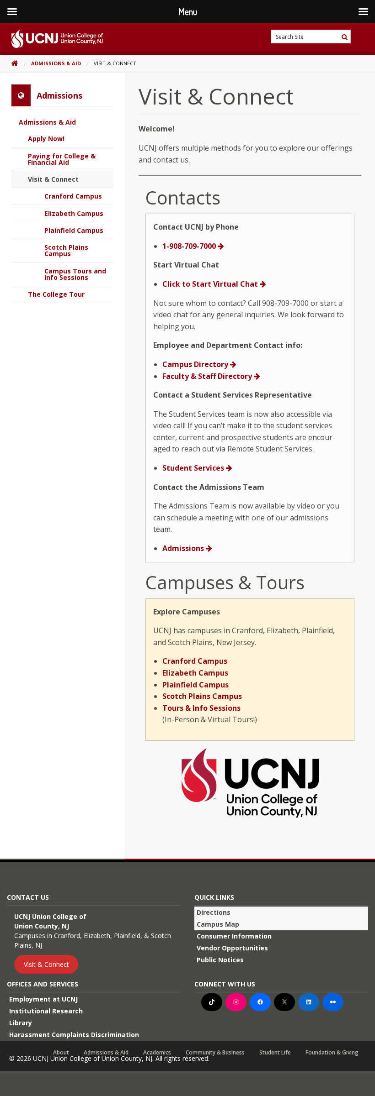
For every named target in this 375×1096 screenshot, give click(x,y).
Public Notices (220, 959)
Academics (157, 1052)
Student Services (194, 468)
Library (20, 1022)
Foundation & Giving (332, 1052)
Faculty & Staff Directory (208, 376)
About (61, 1052)
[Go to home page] (51, 39)
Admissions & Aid (56, 63)
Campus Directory (196, 364)
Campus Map (218, 924)
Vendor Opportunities (232, 948)
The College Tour (56, 294)
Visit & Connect (53, 179)
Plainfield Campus (195, 685)
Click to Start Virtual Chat (211, 284)
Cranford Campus (194, 661)
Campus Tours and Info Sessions (75, 274)
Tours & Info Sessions (201, 708)
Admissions (184, 548)
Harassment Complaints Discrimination (74, 1034)
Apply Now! (46, 138)
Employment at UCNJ (43, 999)
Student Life (275, 1052)
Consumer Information (234, 936)
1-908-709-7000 (190, 246)
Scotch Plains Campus (202, 696)
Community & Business (215, 1052)
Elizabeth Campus (195, 673)
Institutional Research (46, 1011)
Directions (213, 912)
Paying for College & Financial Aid (62, 159)
